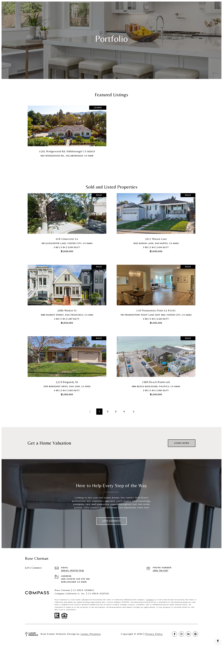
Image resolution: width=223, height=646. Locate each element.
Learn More (181, 443)
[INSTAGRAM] (181, 634)
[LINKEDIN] (188, 634)
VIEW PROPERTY (67, 136)
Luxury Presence (91, 634)
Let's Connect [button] (111, 521)
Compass (150, 600)
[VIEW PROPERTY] (67, 134)
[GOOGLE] (195, 634)
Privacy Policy (154, 634)
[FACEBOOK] (174, 634)
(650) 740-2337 (160, 571)
